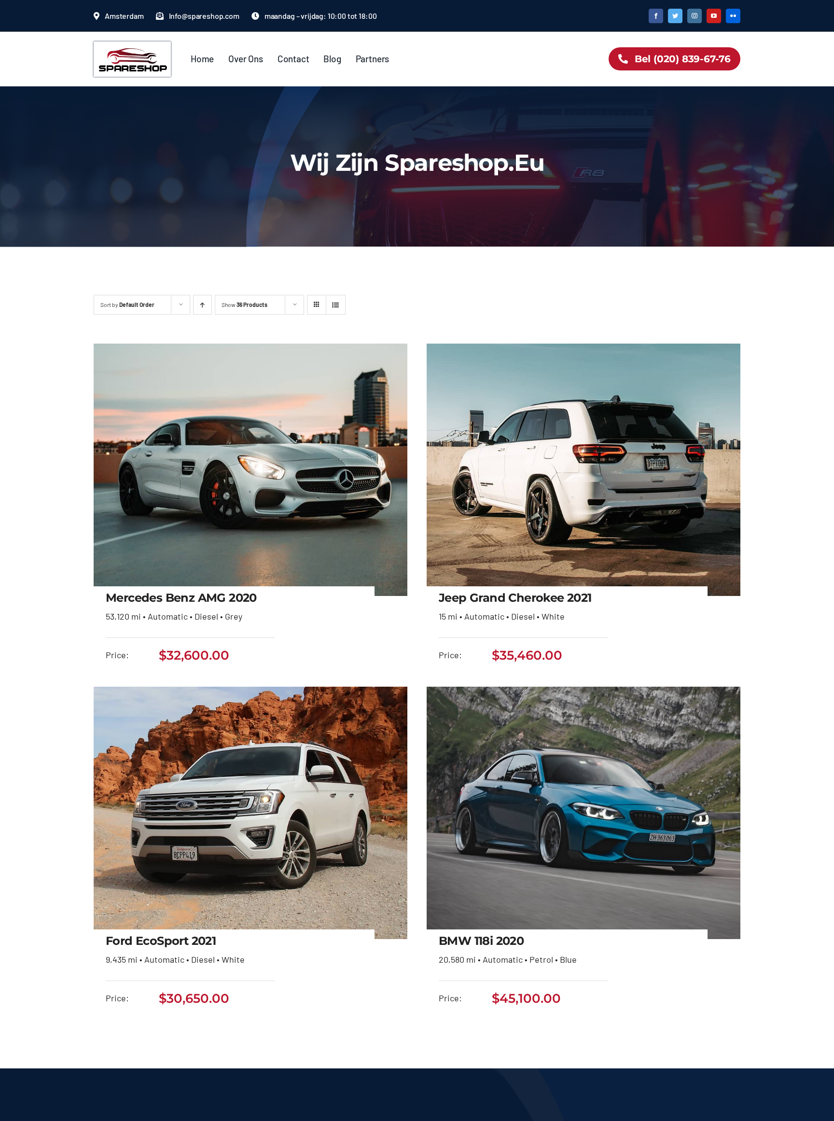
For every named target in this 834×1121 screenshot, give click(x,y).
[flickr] (733, 16)
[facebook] (656, 16)
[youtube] (714, 16)
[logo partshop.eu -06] (132, 46)
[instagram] (694, 16)
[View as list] (335, 304)
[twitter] (675, 16)
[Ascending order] (202, 305)
